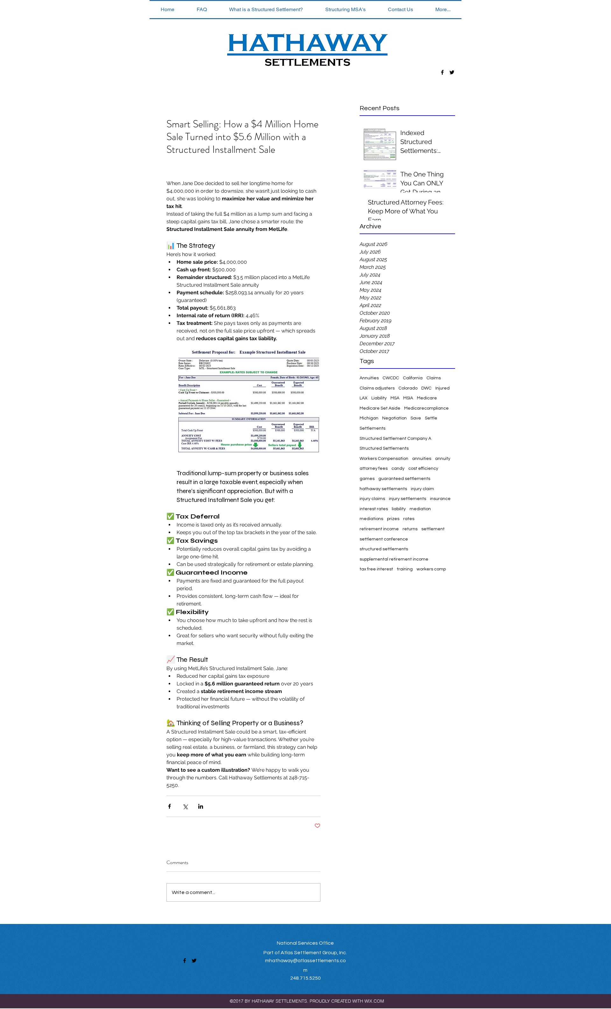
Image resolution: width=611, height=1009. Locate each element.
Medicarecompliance (426, 408)
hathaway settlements (383, 489)
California (413, 378)
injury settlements (407, 499)
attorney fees (374, 468)
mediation (420, 509)
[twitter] (452, 72)
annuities (421, 458)
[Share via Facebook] (169, 806)
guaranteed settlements (404, 478)
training (405, 569)
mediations (371, 519)
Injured (442, 388)
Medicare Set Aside (380, 408)
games (367, 478)
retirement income (379, 529)
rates (408, 519)
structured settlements (384, 549)
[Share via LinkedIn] (201, 806)
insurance (440, 499)
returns (410, 529)
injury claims (372, 499)
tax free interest (376, 569)
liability (399, 509)
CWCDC (391, 378)
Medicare (427, 398)
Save (416, 418)
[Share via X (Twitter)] (185, 806)
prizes (393, 519)
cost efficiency (423, 468)
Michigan (369, 418)
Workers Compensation (384, 458)
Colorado (408, 388)
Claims (433, 378)
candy (397, 468)
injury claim (422, 489)
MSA (394, 398)
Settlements (372, 428)
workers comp (431, 569)
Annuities (369, 378)
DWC (426, 388)
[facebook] (442, 72)
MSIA (408, 398)
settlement (433, 529)
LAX (364, 398)
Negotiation (394, 418)
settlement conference (384, 539)
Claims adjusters (377, 388)
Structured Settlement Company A (395, 438)
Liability (379, 398)
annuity (442, 458)
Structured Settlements (384, 448)
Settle (431, 418)
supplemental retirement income (394, 559)
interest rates (374, 509)
